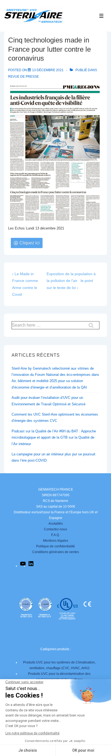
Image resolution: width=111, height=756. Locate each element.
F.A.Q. (55, 535)
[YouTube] (23, 566)
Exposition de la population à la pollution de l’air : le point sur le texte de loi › (71, 281)
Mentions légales (55, 541)
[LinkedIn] (31, 566)
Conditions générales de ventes (55, 552)
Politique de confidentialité (55, 546)
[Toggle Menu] (101, 16)
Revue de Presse (23, 76)
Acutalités (55, 523)
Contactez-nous (55, 529)
